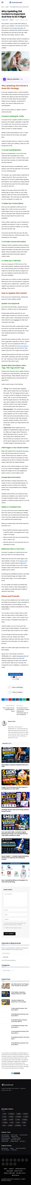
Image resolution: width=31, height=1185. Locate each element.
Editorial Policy (21, 1173)
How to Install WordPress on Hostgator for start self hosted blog (15, 881)
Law (4, 1125)
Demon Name (5, 1141)
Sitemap (9, 1180)
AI (24, 1125)
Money (25, 1113)
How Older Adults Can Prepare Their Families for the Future (20, 984)
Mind (24, 1122)
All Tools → (23, 1141)
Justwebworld (16, 1179)
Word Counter (14, 1135)
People (11, 1116)
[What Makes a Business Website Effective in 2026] (15, 755)
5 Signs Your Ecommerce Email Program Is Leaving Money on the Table (14, 788)
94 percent (25, 451)
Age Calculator (5, 1135)
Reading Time (14, 1136)
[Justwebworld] (15, 2)
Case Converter (23, 1135)
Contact (11, 1168)
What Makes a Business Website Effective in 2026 (15, 765)
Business (12, 1113)
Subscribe (5, 957)
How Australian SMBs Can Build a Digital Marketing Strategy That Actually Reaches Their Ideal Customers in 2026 (15, 833)
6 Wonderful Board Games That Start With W (19, 1020)
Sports (10, 1125)
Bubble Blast (5, 1148)
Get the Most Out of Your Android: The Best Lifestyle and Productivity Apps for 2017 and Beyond (23, 711)
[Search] (28, 2)
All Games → (14, 1149)
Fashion (5, 1122)
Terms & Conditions (9, 1173)
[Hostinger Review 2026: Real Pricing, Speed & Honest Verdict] (15, 800)
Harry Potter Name (15, 1139)
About (5, 1168)
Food (18, 1122)
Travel (18, 1119)
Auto (12, 1122)
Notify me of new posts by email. (13, 927)
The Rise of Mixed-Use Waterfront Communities (18, 1001)
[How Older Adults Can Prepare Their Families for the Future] (6, 986)
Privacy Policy (18, 1170)
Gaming (25, 1119)
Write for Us (15, 1175)
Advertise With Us (20, 1168)
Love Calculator (5, 1136)
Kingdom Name (14, 1141)
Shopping (18, 1125)
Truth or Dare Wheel (21, 1148)
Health (5, 1119)
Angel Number (5, 1139)
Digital (7, 6)
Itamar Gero (5, 19)
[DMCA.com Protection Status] (15, 1074)
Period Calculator (6, 1138)
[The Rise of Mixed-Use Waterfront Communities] (6, 1002)
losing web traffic (18, 28)
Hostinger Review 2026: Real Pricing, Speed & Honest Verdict (15, 810)
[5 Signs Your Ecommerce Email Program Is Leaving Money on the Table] (15, 777)
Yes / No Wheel (5, 1149)
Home (3, 6)
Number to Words (16, 1138)
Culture (26, 1116)
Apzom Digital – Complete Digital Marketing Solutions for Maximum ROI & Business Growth (15, 857)
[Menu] (2, 2)
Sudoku (12, 1148)
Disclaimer (10, 1170)
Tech (5, 1113)
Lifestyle (19, 1116)
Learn (5, 1116)
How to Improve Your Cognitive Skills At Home (8, 709)
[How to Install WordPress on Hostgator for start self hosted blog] (15, 870)
